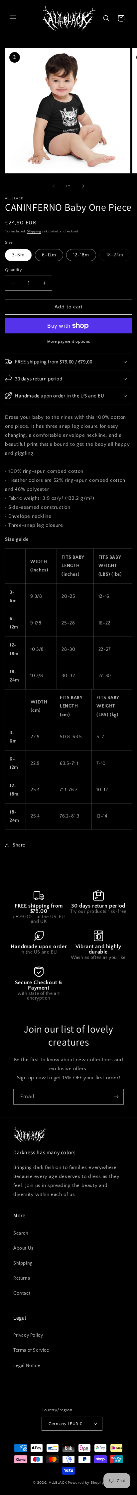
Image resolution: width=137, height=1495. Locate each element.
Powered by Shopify (86, 1483)
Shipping (34, 231)
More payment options (68, 341)
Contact (21, 1293)
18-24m (118, 256)
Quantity (13, 269)
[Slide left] (54, 186)
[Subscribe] (116, 1097)
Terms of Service (31, 1350)
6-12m (49, 255)
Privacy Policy (28, 1335)
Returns (21, 1278)
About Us (23, 1248)
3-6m (18, 255)
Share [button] (19, 845)
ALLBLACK (58, 1483)
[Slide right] (83, 186)
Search (21, 1233)
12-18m (81, 255)
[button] (13, 18)
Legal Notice (26, 1365)
